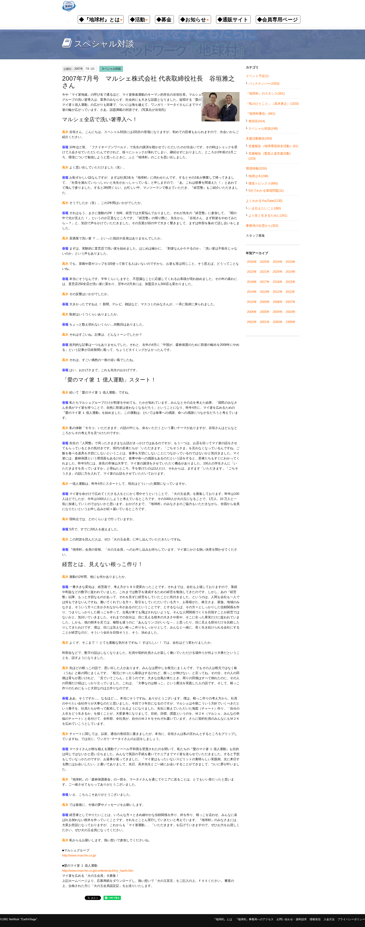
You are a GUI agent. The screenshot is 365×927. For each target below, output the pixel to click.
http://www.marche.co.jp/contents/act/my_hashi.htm (97, 870)
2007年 (291, 302)
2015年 (291, 282)
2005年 (265, 312)
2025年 (265, 261)
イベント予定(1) (257, 76)
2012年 (278, 291)
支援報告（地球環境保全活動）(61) (273, 146)
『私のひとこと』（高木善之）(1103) (272, 103)
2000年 (278, 322)
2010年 (252, 302)
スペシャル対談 (111, 68)
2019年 (291, 271)
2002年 (252, 322)
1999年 (291, 322)
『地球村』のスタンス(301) (265, 93)
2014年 (252, 291)
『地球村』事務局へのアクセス (254, 919)
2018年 (252, 282)
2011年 (290, 291)
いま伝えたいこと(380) (264, 208)
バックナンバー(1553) (263, 83)
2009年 (265, 302)
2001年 (265, 322)
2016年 (278, 282)
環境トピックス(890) (263, 183)
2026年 (252, 261)
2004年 (278, 312)
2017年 (265, 282)
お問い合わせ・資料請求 (291, 919)
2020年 (278, 271)
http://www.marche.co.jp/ (79, 855)
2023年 (291, 261)
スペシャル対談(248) (263, 128)
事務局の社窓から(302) (262, 225)
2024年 (278, 261)
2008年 (278, 302)
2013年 (265, 291)
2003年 (291, 312)
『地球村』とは (222, 919)
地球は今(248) (258, 176)
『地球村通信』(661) (260, 113)
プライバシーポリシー (351, 919)
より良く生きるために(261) (267, 215)
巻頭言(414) (256, 121)
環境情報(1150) (256, 168)
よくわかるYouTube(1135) (264, 200)
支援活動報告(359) (259, 138)
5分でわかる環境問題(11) (266, 190)
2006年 (252, 312)
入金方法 (329, 919)
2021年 (265, 271)
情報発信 (315, 919)
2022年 (252, 271)
